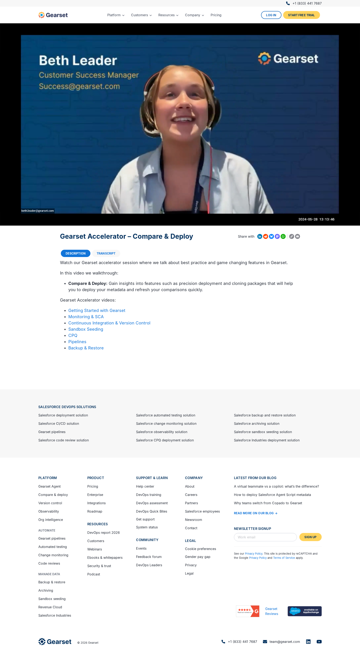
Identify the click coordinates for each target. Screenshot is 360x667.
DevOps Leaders (149, 565)
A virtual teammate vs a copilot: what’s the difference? (276, 486)
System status (147, 527)
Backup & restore (51, 582)
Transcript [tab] (106, 253)
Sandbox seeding (52, 599)
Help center (145, 486)
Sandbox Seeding (85, 329)
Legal (190, 541)
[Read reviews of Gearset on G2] (247, 611)
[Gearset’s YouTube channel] (319, 641)
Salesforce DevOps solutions (67, 407)
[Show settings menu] (343, 221)
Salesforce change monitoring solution (166, 423)
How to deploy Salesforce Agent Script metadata (272, 495)
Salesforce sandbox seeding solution (263, 432)
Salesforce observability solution (161, 432)
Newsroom (193, 520)
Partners (191, 503)
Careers (191, 495)
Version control (50, 503)
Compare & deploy (53, 495)
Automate (46, 530)
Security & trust (99, 566)
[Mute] (333, 221)
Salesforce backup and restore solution (265, 415)
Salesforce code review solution (63, 440)
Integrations (96, 503)
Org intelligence (50, 520)
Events (141, 548)
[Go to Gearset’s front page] (54, 641)
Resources (97, 524)
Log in (271, 15)
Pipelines (77, 341)
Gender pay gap (197, 557)
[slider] (170, 221)
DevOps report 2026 (103, 532)
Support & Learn (152, 478)
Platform (47, 478)
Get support (145, 519)
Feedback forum (149, 557)
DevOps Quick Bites (151, 511)
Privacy (191, 565)
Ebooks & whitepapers (104, 557)
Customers (95, 541)
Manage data (49, 574)
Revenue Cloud (50, 607)
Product (95, 478)
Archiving (45, 590)
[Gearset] (53, 15)
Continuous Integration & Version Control (109, 322)
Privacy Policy (253, 553)
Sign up (310, 537)
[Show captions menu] (322, 221)
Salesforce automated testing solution (165, 415)
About (189, 486)
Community (147, 540)
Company (194, 478)
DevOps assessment (152, 503)
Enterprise (95, 495)
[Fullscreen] (354, 221)
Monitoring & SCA (86, 316)
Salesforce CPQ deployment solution (165, 440)
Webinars (94, 549)
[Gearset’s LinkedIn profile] (308, 641)
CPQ (72, 335)
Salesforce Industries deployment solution (267, 440)
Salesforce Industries (54, 615)
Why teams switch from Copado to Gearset (268, 503)
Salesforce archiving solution (256, 423)
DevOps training (148, 495)
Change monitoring (53, 555)
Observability (48, 511)
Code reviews (49, 563)
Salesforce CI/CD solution (58, 423)
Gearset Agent (49, 486)
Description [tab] (76, 253)
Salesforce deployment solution (63, 415)
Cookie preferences (200, 549)
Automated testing (52, 547)
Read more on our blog (254, 513)
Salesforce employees (202, 511)
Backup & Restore (86, 347)
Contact (191, 528)
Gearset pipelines (51, 432)
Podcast (93, 574)
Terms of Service (284, 557)
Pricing (92, 486)
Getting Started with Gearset (96, 310)
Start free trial (301, 15)
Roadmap (94, 511)
